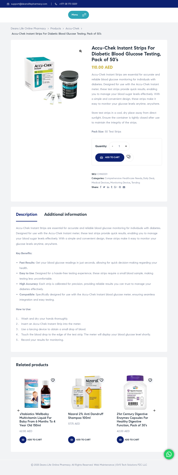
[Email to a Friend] (124, 187)
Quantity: (101, 146)
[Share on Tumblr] (111, 187)
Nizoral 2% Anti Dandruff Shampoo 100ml (85, 416)
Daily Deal (148, 178)
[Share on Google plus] (115, 187)
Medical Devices (100, 182)
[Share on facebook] (100, 187)
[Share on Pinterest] (120, 187)
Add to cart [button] (34, 439)
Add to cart (112, 157)
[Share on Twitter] (104, 187)
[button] (80, 51)
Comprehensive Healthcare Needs (123, 178)
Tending (135, 182)
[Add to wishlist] (129, 157)
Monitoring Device (120, 182)
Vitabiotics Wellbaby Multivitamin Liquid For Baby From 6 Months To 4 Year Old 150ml (37, 419)
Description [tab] (26, 214)
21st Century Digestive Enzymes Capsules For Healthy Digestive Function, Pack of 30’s (132, 419)
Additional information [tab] (65, 214)
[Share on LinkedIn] (108, 187)
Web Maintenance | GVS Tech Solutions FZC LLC (120, 464)
